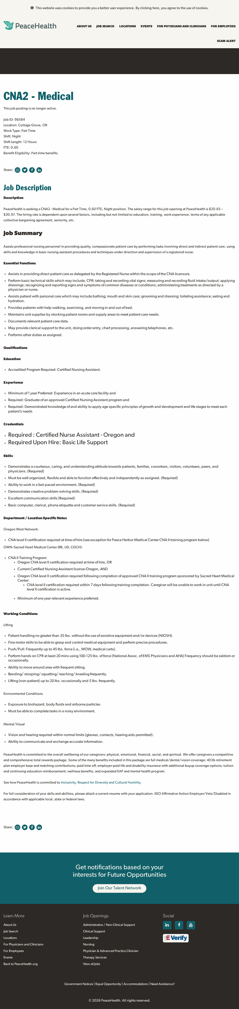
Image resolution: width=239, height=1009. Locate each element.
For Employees (223, 26)
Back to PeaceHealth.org (21, 964)
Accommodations (135, 984)
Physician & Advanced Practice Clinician (110, 951)
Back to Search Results (49, 61)
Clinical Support (94, 931)
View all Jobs (91, 964)
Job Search (105, 26)
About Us (84, 26)
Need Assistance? (162, 984)
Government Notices (78, 984)
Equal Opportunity (108, 984)
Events (146, 26)
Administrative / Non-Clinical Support (109, 925)
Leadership (90, 938)
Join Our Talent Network (119, 888)
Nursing (88, 944)
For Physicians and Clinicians (181, 26)
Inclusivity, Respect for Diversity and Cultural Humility (100, 782)
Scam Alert (226, 41)
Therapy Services (95, 957)
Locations (127, 26)
